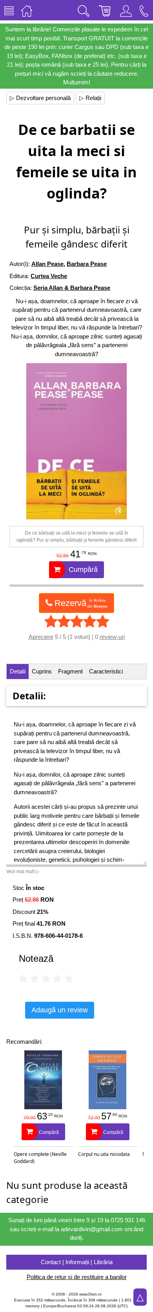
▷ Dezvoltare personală (40, 98)
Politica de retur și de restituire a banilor (77, 1277)
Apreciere (41, 636)
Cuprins (42, 671)
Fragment (70, 671)
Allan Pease (47, 263)
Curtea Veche (49, 276)
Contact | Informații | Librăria (77, 1262)
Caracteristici (106, 671)
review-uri (112, 636)
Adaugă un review (59, 1010)
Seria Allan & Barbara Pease (71, 287)
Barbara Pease (87, 263)
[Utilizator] (126, 10)
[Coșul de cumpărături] (105, 10)
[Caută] (84, 10)
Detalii (18, 671)
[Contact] (144, 10)
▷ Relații (90, 98)
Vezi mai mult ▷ (22, 871)
